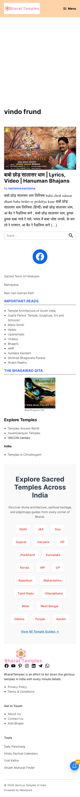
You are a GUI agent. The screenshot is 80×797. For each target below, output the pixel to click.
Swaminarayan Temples (24, 433)
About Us (14, 714)
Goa (58, 529)
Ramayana (11, 284)
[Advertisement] (40, 65)
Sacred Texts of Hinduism (22, 276)
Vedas (12, 329)
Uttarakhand (54, 593)
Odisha (19, 619)
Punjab (40, 619)
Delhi (23, 529)
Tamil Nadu (26, 593)
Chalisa (13, 339)
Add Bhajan (16, 723)
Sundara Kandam (19, 353)
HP (62, 542)
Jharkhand (27, 555)
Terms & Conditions (21, 691)
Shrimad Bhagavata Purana (26, 358)
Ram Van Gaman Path (19, 293)
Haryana (43, 542)
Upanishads (16, 334)
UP (58, 567)
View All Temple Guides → (40, 631)
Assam (61, 619)
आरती (11, 348)
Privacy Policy (17, 687)
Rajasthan (25, 580)
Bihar (25, 606)
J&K (41, 529)
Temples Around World (23, 428)
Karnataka (53, 555)
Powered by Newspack (18, 790)
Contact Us (15, 718)
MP (42, 567)
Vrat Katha (11, 760)
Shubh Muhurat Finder (19, 767)
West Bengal (49, 606)
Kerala (24, 567)
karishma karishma (21, 188)
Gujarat (21, 542)
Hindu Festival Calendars (21, 753)
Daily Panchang (14, 746)
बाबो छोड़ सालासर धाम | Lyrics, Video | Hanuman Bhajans (37, 178)
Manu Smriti (16, 325)
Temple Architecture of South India (32, 310)
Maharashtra (52, 580)
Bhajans (13, 343)
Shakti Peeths (17, 362)
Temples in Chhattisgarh (24, 454)
